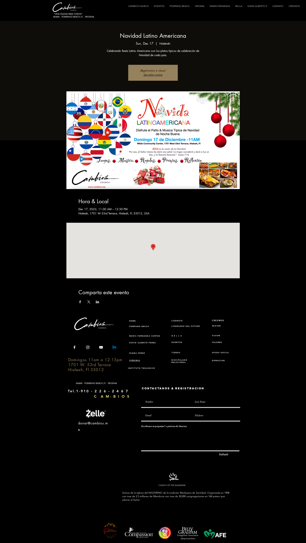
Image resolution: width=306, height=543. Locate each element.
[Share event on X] (88, 301)
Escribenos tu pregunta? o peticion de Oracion (164, 426)
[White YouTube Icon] (101, 347)
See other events (153, 75)
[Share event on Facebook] (80, 301)
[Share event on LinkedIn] (97, 301)
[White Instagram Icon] (88, 347)
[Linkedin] (114, 347)
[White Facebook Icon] (74, 347)
